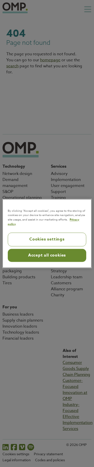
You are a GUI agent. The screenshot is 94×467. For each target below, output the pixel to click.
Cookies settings (47, 240)
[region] (46, 233)
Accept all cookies (47, 255)
